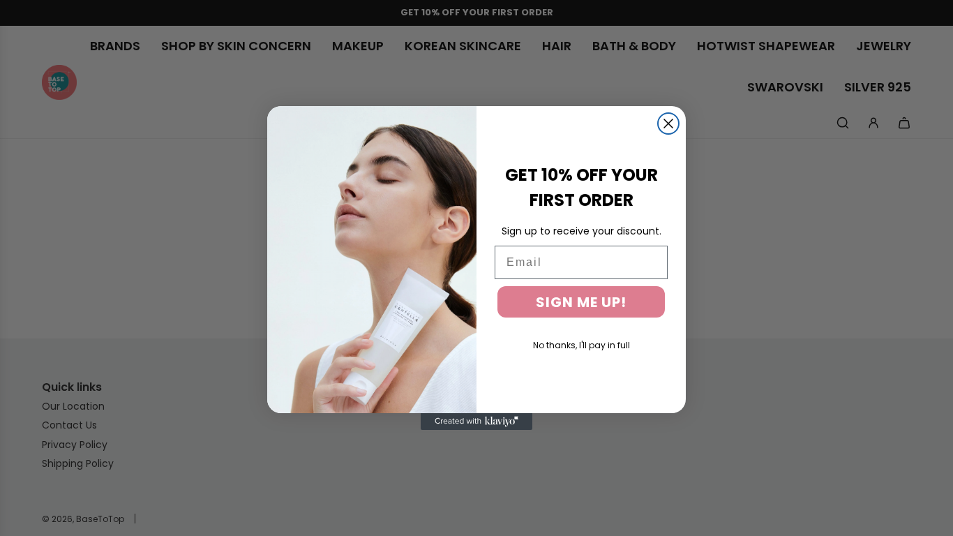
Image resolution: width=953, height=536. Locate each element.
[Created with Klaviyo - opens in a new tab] (476, 421)
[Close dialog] (668, 123)
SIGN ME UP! (581, 302)
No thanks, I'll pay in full (581, 345)
